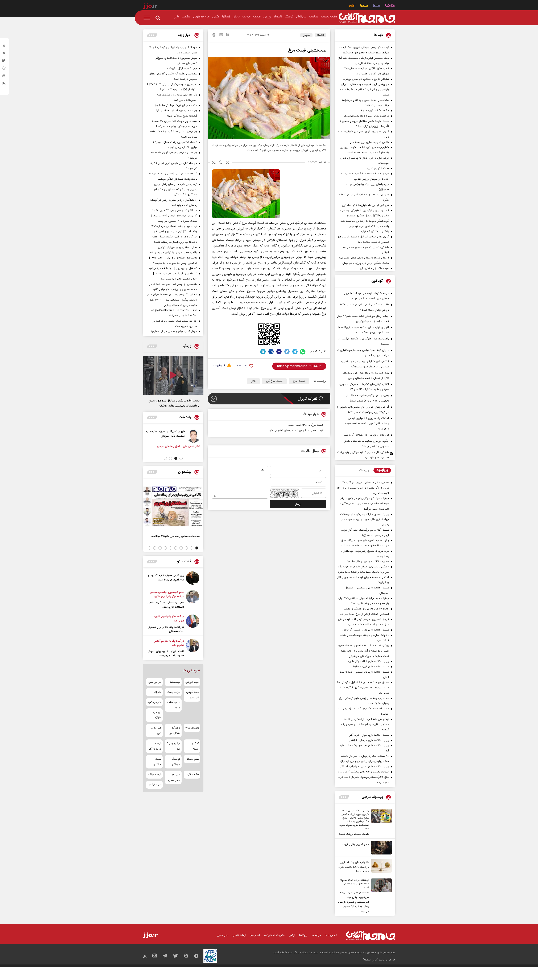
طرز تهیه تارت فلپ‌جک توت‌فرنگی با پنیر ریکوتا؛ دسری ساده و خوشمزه (363, 455)
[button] (181, 458)
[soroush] (263, 351)
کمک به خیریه (195, 746)
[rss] (4, 84)
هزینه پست (173, 692)
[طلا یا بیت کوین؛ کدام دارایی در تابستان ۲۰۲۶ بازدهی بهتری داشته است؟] (380, 866)
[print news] (213, 35)
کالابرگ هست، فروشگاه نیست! (353, 834)
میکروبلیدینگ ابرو (173, 746)
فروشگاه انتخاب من (174, 731)
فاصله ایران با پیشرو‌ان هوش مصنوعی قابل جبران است (166, 653)
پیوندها (303, 935)
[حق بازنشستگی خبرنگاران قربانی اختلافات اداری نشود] (192, 599)
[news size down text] (228, 163)
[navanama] (390, 6)
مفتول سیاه (193, 759)
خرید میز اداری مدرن (174, 777)
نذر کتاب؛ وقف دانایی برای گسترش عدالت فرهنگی (166, 629)
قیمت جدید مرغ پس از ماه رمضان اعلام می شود (295, 430)
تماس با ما (331, 935)
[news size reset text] (221, 163)
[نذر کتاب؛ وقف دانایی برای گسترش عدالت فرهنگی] (192, 624)
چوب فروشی (192, 682)
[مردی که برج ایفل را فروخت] (380, 847)
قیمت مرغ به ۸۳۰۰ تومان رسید (305, 425)
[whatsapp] (303, 351)
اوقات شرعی (239, 935)
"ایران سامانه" (370, 960)
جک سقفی (193, 774)
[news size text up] (214, 163)
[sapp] (4, 77)
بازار (253, 381)
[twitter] (4, 61)
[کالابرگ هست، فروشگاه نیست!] (380, 822)
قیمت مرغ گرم (274, 381)
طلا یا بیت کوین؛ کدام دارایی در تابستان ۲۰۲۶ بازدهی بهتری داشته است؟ (354, 867)
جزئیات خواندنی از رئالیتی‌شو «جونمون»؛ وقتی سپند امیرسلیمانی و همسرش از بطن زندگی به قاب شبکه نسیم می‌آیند (353, 902)
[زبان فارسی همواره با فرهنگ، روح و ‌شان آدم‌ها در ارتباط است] (192, 578)
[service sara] (376, 6)
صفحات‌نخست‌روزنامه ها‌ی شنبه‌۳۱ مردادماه (175, 536)
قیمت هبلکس (157, 762)
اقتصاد (320, 35)
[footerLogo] (370, 935)
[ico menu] (148, 18)
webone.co (192, 728)
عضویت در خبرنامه (274, 935)
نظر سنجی (222, 935)
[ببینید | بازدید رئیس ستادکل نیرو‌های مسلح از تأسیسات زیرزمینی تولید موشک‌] (173, 375)
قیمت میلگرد (154, 774)
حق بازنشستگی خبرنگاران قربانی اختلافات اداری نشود (166, 605)
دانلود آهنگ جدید (173, 705)
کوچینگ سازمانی (175, 762)
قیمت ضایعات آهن (154, 746)
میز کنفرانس (154, 784)
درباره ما (316, 935)
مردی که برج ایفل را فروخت (355, 844)
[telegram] (4, 54)
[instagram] (4, 46)
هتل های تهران (156, 731)
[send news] (221, 35)
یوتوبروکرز (175, 682)
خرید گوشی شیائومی (192, 695)
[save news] (227, 35)
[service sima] (364, 6)
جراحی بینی (154, 682)
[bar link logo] (150, 7)
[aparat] (4, 69)
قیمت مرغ (299, 381)
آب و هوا (255, 935)
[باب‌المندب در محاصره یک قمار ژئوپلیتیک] (147, 436)
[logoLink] (367, 18)
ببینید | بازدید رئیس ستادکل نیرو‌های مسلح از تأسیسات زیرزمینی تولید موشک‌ (174, 403)
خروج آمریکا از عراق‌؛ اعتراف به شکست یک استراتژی (179, 433)
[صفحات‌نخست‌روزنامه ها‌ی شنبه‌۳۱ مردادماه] (173, 506)
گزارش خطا (218, 365)
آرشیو (292, 935)
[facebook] (279, 351)
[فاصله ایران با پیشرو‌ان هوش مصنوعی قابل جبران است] (192, 648)
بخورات (157, 692)
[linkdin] (271, 351)
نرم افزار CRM (157, 715)
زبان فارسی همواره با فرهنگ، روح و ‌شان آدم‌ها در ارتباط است (166, 578)
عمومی (306, 35)
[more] (344, 797)
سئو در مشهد (154, 702)
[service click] (352, 6)
